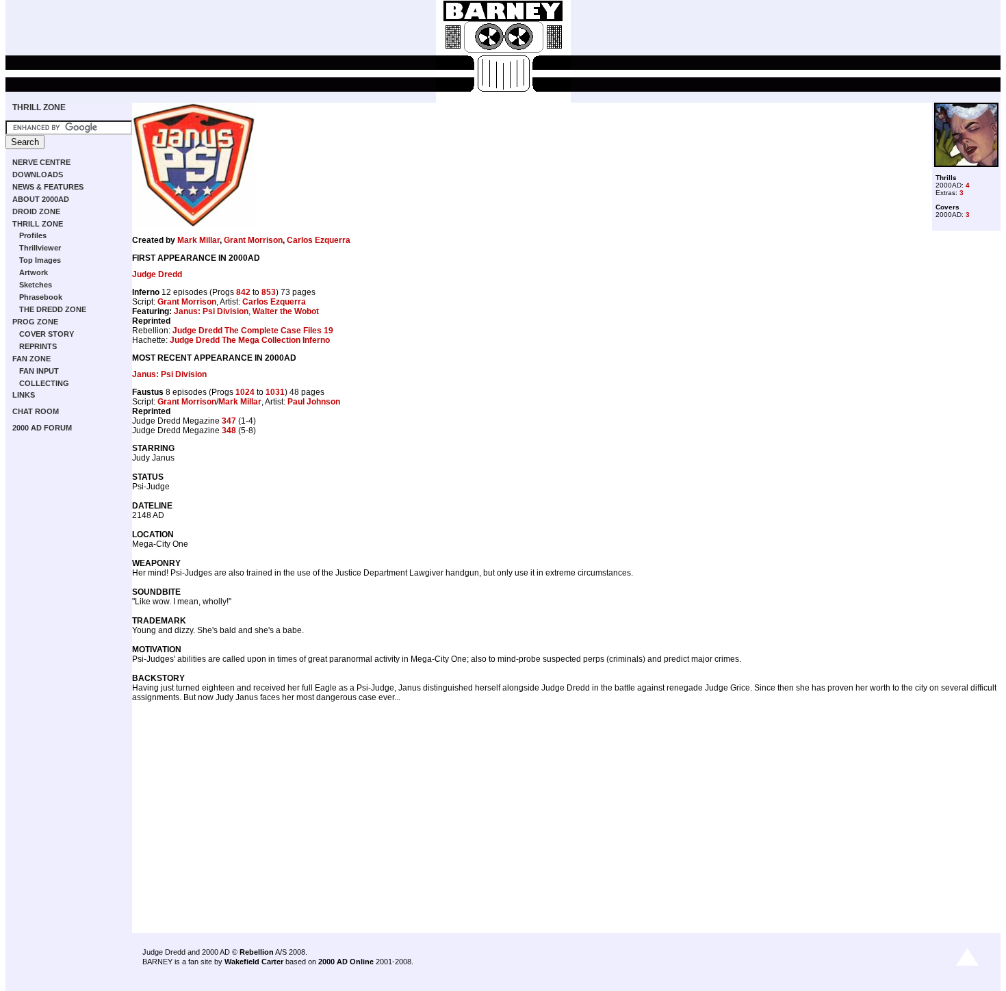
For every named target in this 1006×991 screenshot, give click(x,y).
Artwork (33, 272)
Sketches (35, 285)
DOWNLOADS (37, 174)
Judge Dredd (157, 274)
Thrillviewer (40, 248)
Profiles (33, 235)
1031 (275, 392)
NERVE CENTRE (41, 162)
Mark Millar (198, 240)
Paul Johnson (313, 402)
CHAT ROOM (35, 411)
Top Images (40, 260)
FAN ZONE (31, 359)
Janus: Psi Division (211, 311)
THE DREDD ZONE (52, 309)
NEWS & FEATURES (47, 187)
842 (243, 292)
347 (229, 421)
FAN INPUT (39, 371)
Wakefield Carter (253, 961)
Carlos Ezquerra (318, 240)
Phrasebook (40, 297)
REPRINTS (38, 346)
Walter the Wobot (286, 311)
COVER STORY (46, 334)
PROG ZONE (35, 322)
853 (268, 292)
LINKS (23, 395)
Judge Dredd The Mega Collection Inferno (250, 340)
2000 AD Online (346, 961)
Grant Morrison (253, 240)
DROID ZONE (36, 211)
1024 (245, 392)
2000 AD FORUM (42, 428)
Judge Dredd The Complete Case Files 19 (252, 330)
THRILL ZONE (39, 107)
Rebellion (257, 952)
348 (229, 430)
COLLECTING (44, 383)
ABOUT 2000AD (40, 199)
